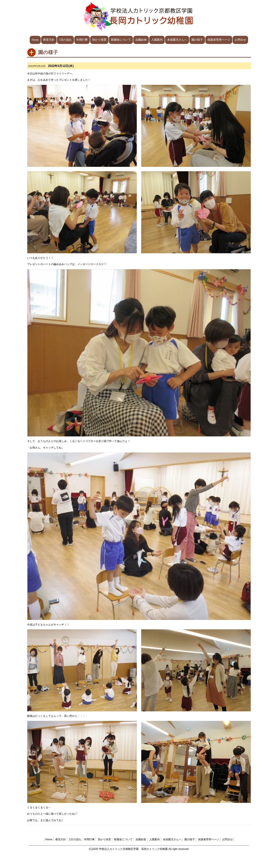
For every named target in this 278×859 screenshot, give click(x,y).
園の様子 (197, 39)
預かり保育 (99, 39)
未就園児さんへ (177, 39)
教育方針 (49, 39)
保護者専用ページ (218, 39)
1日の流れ (65, 39)
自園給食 (141, 39)
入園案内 (157, 39)
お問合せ (240, 39)
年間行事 (82, 39)
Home (35, 39)
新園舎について (121, 39)
